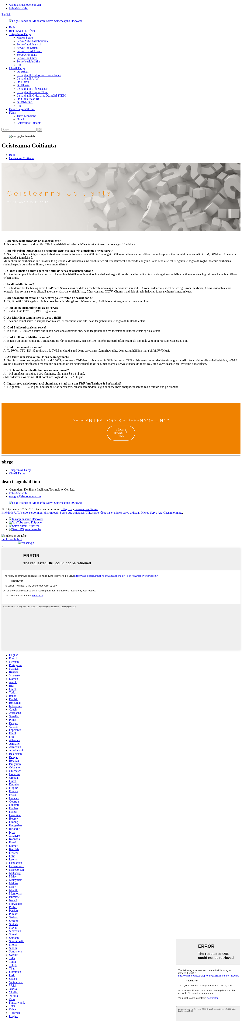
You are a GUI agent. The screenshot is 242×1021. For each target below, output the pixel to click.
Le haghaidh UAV (28, 78)
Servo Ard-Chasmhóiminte (33, 41)
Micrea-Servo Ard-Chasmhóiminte (161, 512)
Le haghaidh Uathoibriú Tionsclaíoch (39, 75)
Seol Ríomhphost (12, 539)
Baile (12, 27)
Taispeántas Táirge (20, 34)
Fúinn (12, 112)
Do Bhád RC (25, 102)
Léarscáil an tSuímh (86, 509)
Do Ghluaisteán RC (28, 99)
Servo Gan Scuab (27, 47)
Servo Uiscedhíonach (29, 51)
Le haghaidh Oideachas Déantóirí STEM (41, 95)
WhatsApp (27, 542)
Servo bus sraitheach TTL (75, 512)
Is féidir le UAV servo (15, 512)
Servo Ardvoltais (27, 54)
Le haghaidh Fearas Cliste (32, 92)
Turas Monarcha (26, 116)
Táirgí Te (66, 509)
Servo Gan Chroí (27, 58)
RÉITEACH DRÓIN (22, 30)
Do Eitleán (23, 85)
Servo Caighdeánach (29, 44)
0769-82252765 (18, 8)
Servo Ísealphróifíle (28, 61)
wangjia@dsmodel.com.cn (25, 4)
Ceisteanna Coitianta (29, 122)
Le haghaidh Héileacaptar (32, 88)
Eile (19, 64)
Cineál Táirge (17, 68)
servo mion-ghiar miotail (43, 512)
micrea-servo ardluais (126, 512)
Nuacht (21, 119)
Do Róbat (22, 71)
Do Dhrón (23, 81)
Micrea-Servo (25, 37)
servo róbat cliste (102, 512)
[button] (121, 433)
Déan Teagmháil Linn (22, 109)
